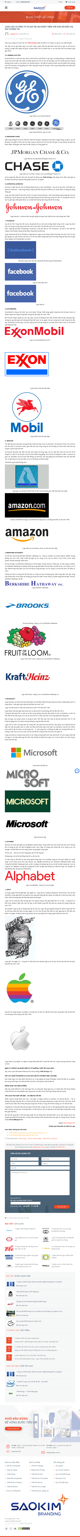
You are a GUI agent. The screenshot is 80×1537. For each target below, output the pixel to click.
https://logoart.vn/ (69, 1123)
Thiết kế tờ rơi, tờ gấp (38, 1486)
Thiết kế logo (31, 43)
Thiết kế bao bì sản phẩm (39, 1478)
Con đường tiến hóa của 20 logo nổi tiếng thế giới (63, 1248)
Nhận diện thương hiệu (14, 1478)
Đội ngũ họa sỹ (61, 1478)
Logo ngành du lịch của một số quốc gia (26, 1239)
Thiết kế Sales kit (36, 1482)
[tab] (15, 1462)
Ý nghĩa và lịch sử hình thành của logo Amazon (62, 1265)
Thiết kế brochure (37, 1474)
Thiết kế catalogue (37, 1466)
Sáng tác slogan (12, 1470)
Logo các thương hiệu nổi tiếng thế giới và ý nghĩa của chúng (63, 1239)
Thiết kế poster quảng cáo (40, 1491)
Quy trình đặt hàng (62, 1482)
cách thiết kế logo (12, 1218)
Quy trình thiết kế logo (63, 1474)
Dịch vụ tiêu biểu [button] (12, 1462)
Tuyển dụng (71, 2)
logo (19, 1218)
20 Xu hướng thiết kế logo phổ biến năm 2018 (23, 1135)
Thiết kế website (12, 1486)
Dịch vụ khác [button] (34, 1462)
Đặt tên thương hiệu (13, 1466)
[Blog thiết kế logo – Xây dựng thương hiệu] (40, 7)
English (9, 2)
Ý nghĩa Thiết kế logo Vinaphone (25, 1229)
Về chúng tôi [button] (59, 1462)
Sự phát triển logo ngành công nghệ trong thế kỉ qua (26, 1256)
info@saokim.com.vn (39, 1147)
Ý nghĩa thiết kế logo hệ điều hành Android (62, 1256)
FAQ (61, 2)
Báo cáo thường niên (14, 1491)
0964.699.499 (60, 1147)
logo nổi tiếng (25, 1218)
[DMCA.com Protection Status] (24, 1528)
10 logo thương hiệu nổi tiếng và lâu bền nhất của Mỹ (26, 1248)
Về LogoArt (59, 1466)
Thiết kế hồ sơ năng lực (50, 1138)
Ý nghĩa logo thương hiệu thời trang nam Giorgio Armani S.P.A (26, 1265)
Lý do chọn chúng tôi (62, 1470)
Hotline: (22, 2)
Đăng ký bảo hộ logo (38, 1470)
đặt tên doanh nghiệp (34, 1138)
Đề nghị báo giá (13, 1429)
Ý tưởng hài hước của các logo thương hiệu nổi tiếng (61, 1230)
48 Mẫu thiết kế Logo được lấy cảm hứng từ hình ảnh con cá (28, 1133)
